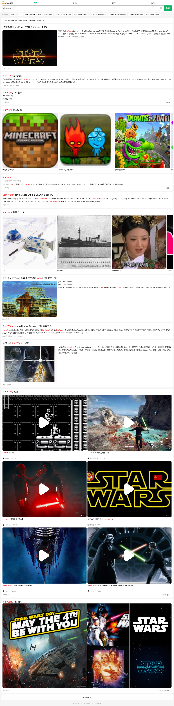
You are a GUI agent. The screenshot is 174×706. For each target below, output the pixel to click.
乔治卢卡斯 (48, 15)
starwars (40, 20)
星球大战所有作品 (80, 15)
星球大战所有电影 (152, 15)
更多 (168, 188)
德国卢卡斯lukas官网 (33, 15)
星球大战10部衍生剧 (98, 15)
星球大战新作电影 (136, 15)
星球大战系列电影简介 (117, 15)
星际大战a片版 (16, 15)
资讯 (75, 3)
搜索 (168, 8)
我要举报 (98, 703)
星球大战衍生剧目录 (63, 15)
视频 (153, 3)
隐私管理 (87, 703)
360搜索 (8, 2)
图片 (114, 3)
